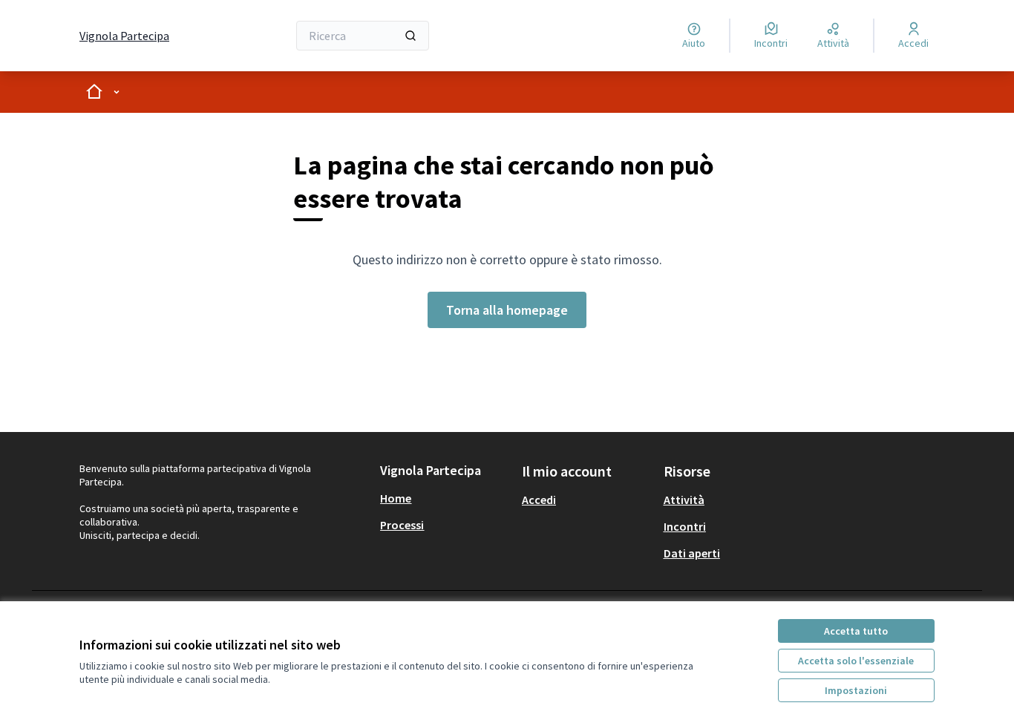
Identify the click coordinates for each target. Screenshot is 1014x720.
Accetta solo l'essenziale (856, 660)
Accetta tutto (856, 631)
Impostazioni (856, 690)
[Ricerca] (410, 36)
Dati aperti (692, 553)
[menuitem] (445, 498)
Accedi (539, 499)
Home (395, 498)
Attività (684, 499)
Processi (402, 524)
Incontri (685, 526)
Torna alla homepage (507, 309)
